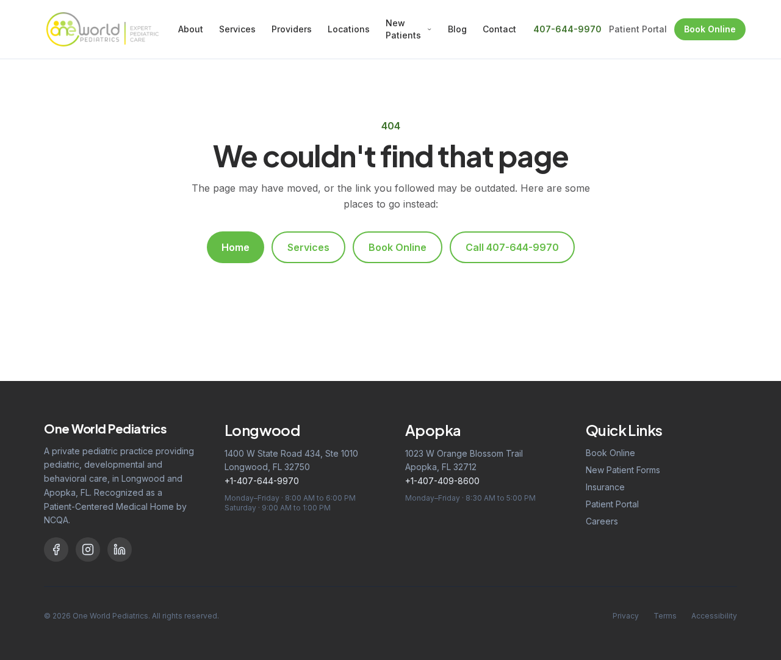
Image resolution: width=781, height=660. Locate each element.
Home (235, 247)
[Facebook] (56, 549)
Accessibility (714, 615)
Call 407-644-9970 (512, 247)
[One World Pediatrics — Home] (102, 29)
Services (237, 29)
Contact (499, 29)
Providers (292, 29)
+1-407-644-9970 (262, 481)
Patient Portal (638, 29)
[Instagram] (88, 549)
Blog (457, 29)
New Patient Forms (623, 470)
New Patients (403, 29)
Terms (665, 615)
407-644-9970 (567, 29)
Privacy (626, 615)
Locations (349, 29)
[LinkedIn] (119, 549)
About (190, 29)
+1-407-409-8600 (442, 481)
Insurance (605, 487)
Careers (602, 521)
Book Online (710, 29)
